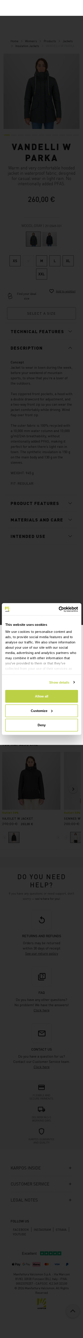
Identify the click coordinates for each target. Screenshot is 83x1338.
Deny (42, 725)
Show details (59, 682)
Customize (39, 710)
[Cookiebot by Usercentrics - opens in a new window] (59, 609)
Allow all (41, 696)
